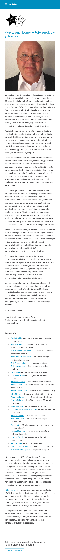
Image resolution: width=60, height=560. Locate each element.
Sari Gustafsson (17, 344)
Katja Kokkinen (17, 419)
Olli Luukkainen (18, 366)
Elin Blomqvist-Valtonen (21, 351)
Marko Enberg (17, 400)
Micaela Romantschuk (20, 450)
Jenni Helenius (17, 416)
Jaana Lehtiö (16, 385)
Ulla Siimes (16, 372)
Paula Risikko (17, 338)
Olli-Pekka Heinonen (20, 363)
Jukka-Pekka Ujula (19, 391)
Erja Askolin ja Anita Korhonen (24, 409)
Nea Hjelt (15, 425)
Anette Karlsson (17, 406)
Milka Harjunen (18, 375)
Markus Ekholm (17, 437)
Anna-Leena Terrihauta (21, 446)
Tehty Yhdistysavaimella (14, 550)
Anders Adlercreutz (19, 397)
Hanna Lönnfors (18, 431)
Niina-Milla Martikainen (21, 357)
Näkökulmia (10, 490)
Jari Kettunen (16, 443)
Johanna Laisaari (18, 382)
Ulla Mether (16, 394)
